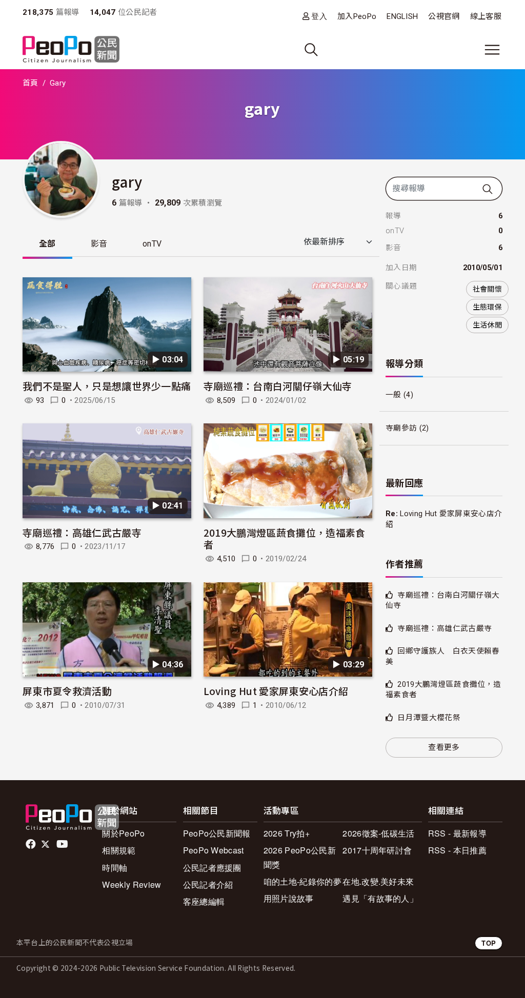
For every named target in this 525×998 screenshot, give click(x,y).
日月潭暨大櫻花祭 (428, 717)
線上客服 (485, 16)
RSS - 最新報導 (457, 833)
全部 (47, 244)
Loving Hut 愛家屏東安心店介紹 (276, 691)
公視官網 (443, 16)
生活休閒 (487, 325)
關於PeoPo (123, 833)
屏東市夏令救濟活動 (67, 691)
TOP (488, 943)
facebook (31, 844)
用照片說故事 (289, 898)
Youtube (63, 844)
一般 (393, 394)
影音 (99, 244)
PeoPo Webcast (213, 850)
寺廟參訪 (401, 428)
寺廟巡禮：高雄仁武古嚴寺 (82, 532)
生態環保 (487, 307)
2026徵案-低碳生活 (378, 833)
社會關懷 (487, 289)
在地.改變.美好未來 (378, 881)
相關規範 (118, 850)
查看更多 (443, 747)
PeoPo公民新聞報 (217, 833)
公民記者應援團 (212, 867)
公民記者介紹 (208, 884)
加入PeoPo (356, 16)
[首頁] (71, 50)
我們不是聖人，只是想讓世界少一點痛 (107, 386)
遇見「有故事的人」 (380, 898)
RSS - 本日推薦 (457, 850)
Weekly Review (131, 884)
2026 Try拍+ (287, 833)
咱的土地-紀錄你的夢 (302, 881)
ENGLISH (402, 16)
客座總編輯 (204, 901)
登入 (319, 16)
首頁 (30, 83)
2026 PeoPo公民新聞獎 (300, 857)
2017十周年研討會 (377, 850)
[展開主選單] (492, 49)
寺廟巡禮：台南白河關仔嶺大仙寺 (278, 386)
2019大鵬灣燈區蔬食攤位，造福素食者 (285, 538)
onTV (152, 244)
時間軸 (114, 867)
